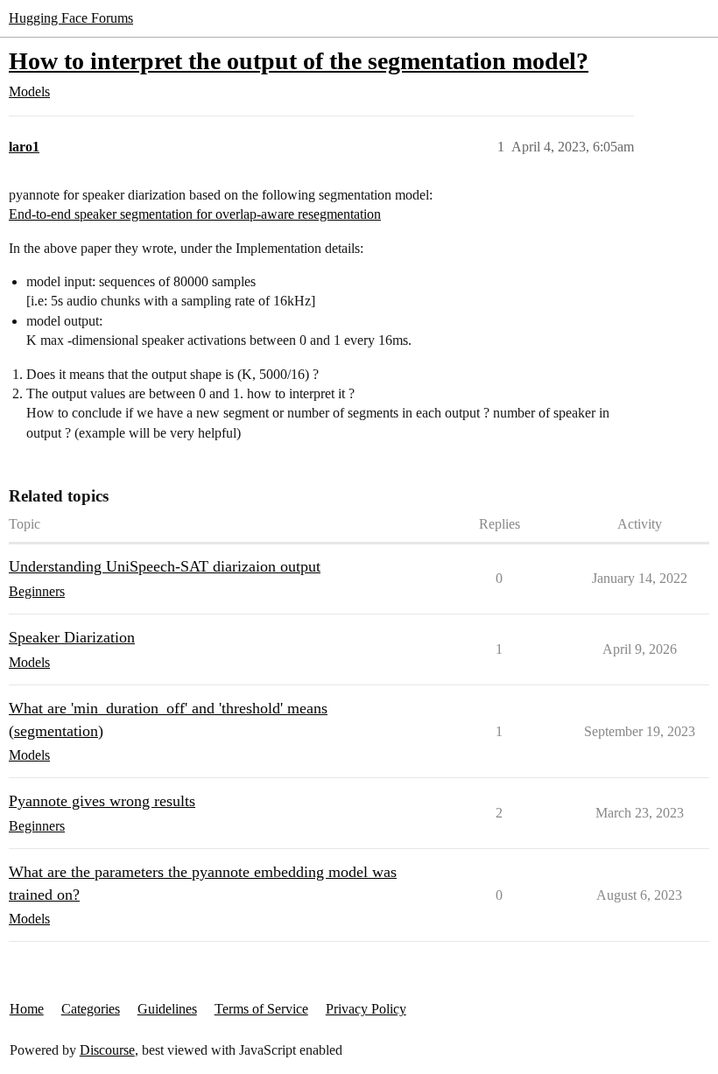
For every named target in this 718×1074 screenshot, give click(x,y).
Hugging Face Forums (71, 18)
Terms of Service (261, 1008)
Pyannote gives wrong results (102, 801)
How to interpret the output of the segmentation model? (298, 60)
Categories (90, 1008)
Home (27, 1008)
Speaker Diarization (72, 637)
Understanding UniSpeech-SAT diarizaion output (164, 566)
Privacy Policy (366, 1008)
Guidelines (167, 1008)
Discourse (107, 1049)
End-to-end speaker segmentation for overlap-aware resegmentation (195, 214)
